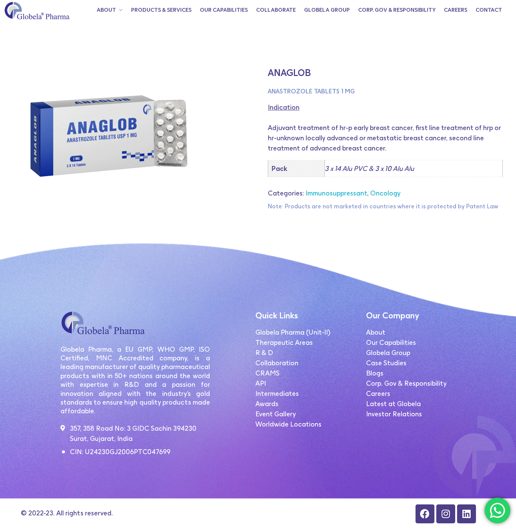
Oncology (385, 193)
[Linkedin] (466, 513)
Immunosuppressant (336, 193)
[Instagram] (445, 513)
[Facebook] (425, 513)
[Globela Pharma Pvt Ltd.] (37, 11)
